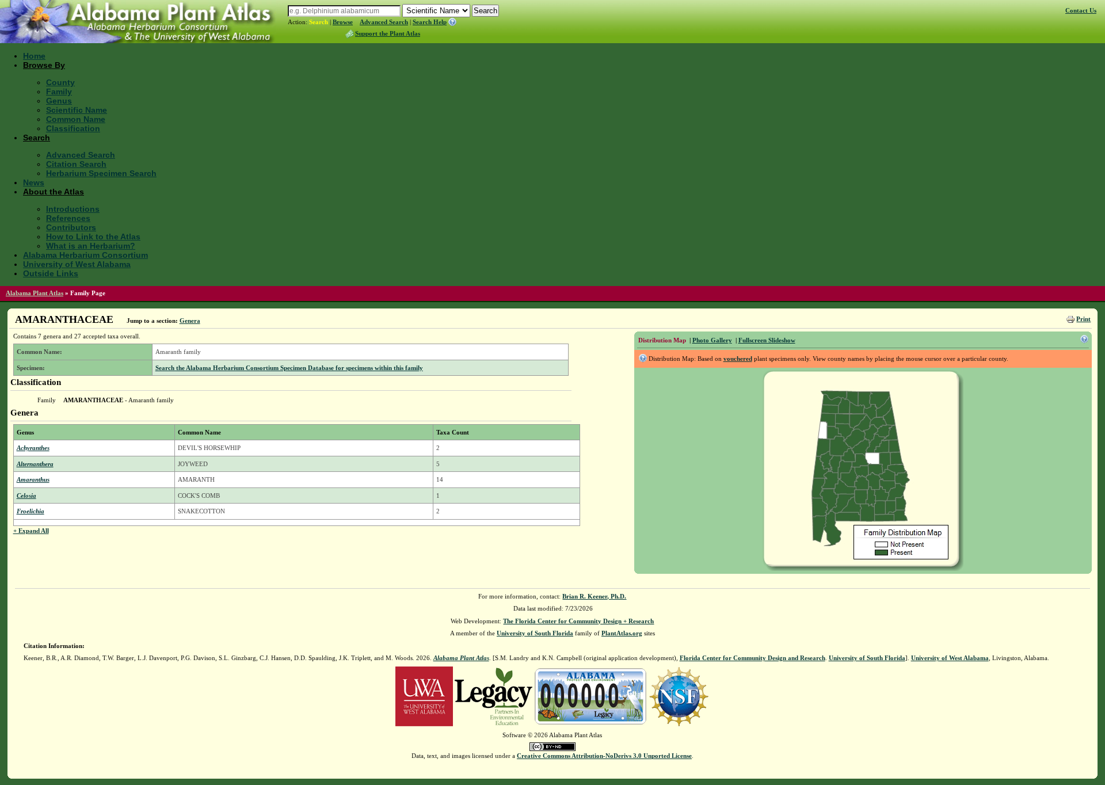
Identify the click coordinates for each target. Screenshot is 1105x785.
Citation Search (76, 164)
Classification (73, 128)
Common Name (75, 119)
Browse (343, 21)
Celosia (26, 495)
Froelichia (30, 511)
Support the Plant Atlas (387, 33)
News (33, 182)
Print (1083, 318)
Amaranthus (33, 479)
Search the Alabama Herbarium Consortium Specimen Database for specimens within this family (289, 367)
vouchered (737, 358)
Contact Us (1080, 10)
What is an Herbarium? (90, 245)
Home (34, 55)
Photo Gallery (712, 340)
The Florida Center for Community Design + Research (578, 621)
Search (318, 21)
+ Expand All (31, 530)
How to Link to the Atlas (93, 236)
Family (59, 91)
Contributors (71, 227)
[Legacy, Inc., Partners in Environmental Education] (493, 695)
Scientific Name (76, 110)
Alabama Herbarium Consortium (85, 255)
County (60, 82)
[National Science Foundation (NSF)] (679, 695)
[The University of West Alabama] (424, 695)
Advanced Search (384, 21)
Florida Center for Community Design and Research (752, 657)
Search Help (430, 21)
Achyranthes (33, 447)
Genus (59, 100)
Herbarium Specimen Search (101, 173)
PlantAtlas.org (621, 633)
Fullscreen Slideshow (766, 340)
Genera (190, 320)
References (68, 218)
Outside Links (50, 273)
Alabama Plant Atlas (34, 292)
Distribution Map (662, 340)
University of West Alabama (77, 264)
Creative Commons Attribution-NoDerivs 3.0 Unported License (604, 755)
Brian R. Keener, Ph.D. (594, 596)
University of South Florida (535, 633)
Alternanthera (35, 463)
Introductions (73, 209)
